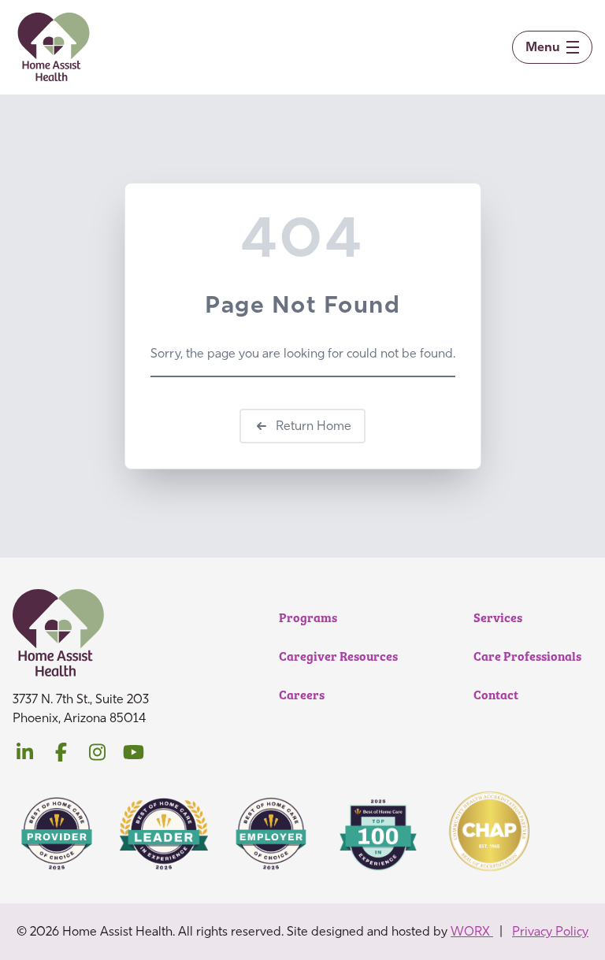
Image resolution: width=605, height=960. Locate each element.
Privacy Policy (550, 931)
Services (497, 617)
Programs (308, 617)
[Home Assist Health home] (54, 47)
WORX (472, 931)
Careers (302, 694)
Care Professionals (527, 656)
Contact (495, 694)
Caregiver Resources (338, 656)
